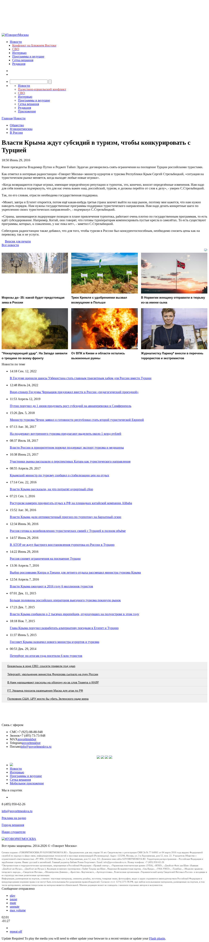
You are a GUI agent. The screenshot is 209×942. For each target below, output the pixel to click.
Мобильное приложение (27, 783)
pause (13, 899)
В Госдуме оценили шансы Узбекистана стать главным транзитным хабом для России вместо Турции (80, 378)
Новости (16, 41)
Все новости (10, 245)
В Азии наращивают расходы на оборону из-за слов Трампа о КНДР (53, 682)
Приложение (27, 111)
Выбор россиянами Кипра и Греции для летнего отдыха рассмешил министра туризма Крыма (75, 572)
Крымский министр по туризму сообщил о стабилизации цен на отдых (59, 475)
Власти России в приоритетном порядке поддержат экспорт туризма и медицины (67, 447)
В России (16, 132)
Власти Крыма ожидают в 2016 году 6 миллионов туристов (51, 586)
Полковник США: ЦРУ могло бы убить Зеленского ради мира (48, 698)
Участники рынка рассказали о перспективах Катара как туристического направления (70, 461)
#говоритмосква (21, 129)
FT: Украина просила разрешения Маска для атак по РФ (45, 690)
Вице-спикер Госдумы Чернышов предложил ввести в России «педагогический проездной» (74, 392)
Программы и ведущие (28, 56)
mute (13, 903)
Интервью (19, 52)
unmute (14, 906)
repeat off (16, 931)
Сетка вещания (22, 60)
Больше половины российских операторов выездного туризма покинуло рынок (65, 600)
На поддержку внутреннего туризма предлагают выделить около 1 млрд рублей (65, 433)
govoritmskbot (27, 739)
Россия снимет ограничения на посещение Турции (45, 558)
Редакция (18, 64)
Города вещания (13, 825)
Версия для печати (18, 241)
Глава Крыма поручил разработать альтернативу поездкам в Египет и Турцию (64, 628)
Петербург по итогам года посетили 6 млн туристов (46, 655)
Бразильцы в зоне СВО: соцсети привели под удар (41, 666)
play (12, 895)
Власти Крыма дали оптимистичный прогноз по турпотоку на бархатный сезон (65, 517)
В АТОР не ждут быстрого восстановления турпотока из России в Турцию (62, 544)
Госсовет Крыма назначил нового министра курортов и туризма (54, 642)
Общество (17, 125)
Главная (7, 118)
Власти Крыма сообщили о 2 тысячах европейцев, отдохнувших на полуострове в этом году (74, 614)
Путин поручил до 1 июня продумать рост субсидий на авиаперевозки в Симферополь (70, 406)
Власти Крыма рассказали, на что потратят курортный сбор (51, 489)
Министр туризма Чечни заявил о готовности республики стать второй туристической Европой (77, 420)
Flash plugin (157, 938)
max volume (18, 910)
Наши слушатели (14, 832)
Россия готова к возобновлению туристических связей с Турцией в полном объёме (68, 531)
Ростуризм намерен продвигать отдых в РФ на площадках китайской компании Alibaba (71, 503)
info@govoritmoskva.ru (36, 746)
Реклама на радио (14, 818)
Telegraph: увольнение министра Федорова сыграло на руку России (52, 674)
